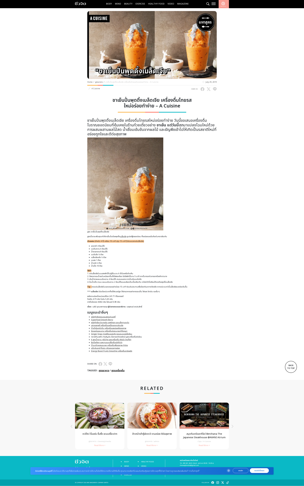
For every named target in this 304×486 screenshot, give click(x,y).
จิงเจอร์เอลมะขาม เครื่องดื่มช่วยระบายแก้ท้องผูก (109, 331)
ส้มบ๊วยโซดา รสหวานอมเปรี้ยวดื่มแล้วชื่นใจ (106, 342)
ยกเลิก (240, 470)
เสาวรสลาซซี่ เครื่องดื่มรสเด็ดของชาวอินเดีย (107, 325)
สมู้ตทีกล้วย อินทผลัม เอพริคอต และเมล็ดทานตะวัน (110, 322)
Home (90, 82)
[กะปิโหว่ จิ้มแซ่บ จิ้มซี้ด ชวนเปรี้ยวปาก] (99, 426)
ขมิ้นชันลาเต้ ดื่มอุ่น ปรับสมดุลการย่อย (105, 348)
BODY (109, 3)
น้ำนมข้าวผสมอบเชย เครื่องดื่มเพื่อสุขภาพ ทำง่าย (109, 345)
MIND (118, 3)
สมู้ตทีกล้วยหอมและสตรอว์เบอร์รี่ (103, 317)
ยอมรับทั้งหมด (259, 470)
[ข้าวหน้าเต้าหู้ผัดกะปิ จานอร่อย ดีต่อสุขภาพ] (152, 426)
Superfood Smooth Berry (102, 319)
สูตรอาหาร (99, 82)
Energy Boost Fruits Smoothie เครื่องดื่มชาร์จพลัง (111, 351)
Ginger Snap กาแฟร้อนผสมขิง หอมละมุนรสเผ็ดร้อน (111, 334)
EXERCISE (140, 3)
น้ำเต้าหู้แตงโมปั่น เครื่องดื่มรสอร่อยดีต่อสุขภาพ (108, 328)
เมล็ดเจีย (123, 236)
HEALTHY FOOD (156, 3)
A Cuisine (96, 88)
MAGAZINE (183, 3)
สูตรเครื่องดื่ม (118, 370)
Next (232, 426)
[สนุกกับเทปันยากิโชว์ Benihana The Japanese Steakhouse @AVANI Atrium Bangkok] (204, 426)
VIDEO (171, 3)
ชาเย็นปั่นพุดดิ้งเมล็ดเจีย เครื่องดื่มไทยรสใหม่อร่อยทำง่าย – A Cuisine (131, 82)
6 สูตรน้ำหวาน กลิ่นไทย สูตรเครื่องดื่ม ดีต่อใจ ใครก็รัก (111, 339)
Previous (71, 426)
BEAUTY (128, 3)
